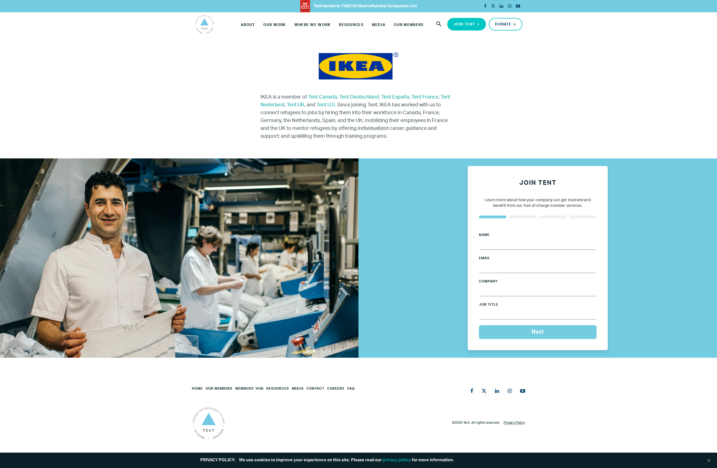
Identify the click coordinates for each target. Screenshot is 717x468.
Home (197, 388)
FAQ (351, 388)
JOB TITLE (488, 304)
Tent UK (295, 104)
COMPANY (488, 281)
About (248, 25)
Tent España (395, 97)
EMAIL (484, 258)
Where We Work (312, 25)
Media (378, 25)
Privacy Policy (514, 422)
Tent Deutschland (359, 97)
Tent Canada (322, 97)
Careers (335, 388)
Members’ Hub (249, 388)
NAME (484, 235)
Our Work (274, 25)
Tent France (424, 97)
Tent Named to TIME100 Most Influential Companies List (365, 6)
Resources (351, 25)
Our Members (408, 25)
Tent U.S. (326, 104)
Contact (315, 388)
